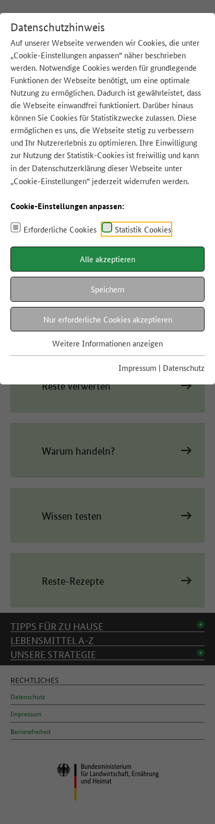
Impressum (137, 367)
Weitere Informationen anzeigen (107, 343)
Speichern (107, 289)
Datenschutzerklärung (68, 167)
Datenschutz (184, 367)
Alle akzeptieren (107, 258)
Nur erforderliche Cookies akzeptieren (107, 319)
